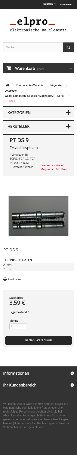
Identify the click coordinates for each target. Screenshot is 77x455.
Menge (13, 320)
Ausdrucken (14, 279)
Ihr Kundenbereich (20, 385)
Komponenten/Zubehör (30, 85)
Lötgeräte (56, 85)
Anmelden (66, 4)
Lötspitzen (11, 90)
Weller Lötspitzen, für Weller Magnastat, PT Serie (34, 95)
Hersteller (18, 126)
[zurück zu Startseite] (7, 85)
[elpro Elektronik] (38, 24)
